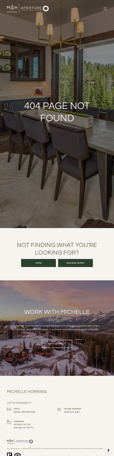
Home (38, 263)
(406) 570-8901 (72, 412)
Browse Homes (75, 263)
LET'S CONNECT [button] (57, 344)
